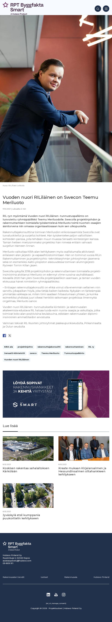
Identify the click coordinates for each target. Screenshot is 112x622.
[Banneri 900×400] (56, 417)
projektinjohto (25, 347)
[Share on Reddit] (15, 335)
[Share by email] (31, 335)
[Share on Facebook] (4, 335)
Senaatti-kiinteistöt (14, 353)
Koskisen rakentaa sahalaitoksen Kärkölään (26, 470)
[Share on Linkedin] (25, 335)
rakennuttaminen (74, 347)
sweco (33, 353)
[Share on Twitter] (9, 335)
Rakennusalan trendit (13, 577)
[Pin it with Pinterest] (20, 335)
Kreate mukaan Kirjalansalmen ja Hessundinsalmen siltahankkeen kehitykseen (82, 471)
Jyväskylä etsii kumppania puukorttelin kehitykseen (21, 516)
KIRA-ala (8, 347)
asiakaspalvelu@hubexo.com (17, 561)
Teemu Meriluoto (50, 353)
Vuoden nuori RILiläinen (16, 359)
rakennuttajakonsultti (49, 347)
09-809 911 (8, 563)
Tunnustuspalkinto (74, 353)
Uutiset (44, 577)
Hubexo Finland (101, 577)
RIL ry (91, 347)
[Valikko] (106, 8)
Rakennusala (70, 577)
